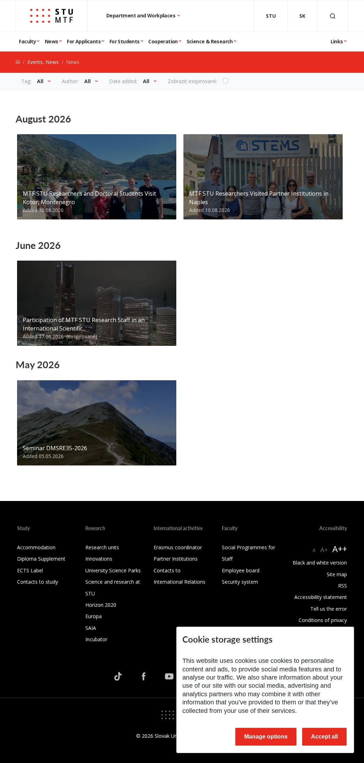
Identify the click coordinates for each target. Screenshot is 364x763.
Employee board (240, 570)
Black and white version (320, 562)
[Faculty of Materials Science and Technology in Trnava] (51, 16)
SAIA (90, 628)
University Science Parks (113, 570)
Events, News (43, 62)
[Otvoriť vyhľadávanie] (332, 15)
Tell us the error (328, 608)
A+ (324, 549)
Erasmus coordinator (178, 547)
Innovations (98, 558)
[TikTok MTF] (118, 676)
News (51, 41)
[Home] (18, 62)
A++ (339, 549)
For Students (124, 41)
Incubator (96, 639)
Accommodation (36, 547)
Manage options (266, 737)
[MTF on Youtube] (169, 676)
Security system (240, 581)
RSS (342, 585)
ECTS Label (30, 570)
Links (337, 41)
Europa (93, 616)
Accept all (324, 737)
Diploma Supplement (41, 558)
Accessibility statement (320, 597)
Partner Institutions (176, 558)
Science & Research (210, 41)
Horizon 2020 (100, 604)
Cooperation (162, 41)
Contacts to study (37, 581)
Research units (102, 547)
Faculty (27, 41)
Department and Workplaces (141, 15)
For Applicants (84, 41)
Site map (337, 574)
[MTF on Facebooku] (143, 676)
